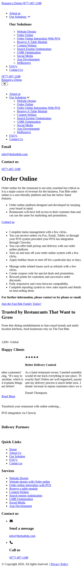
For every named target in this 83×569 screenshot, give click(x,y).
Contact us (15, 463)
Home (13, 449)
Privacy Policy (59, 564)
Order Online (25, 35)
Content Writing (26, 45)
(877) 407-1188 (32, 3)
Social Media (25, 56)
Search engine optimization (25, 495)
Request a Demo (12, 3)
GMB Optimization (29, 52)
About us (14, 13)
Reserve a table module (23, 488)
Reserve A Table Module (32, 42)
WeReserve (24, 62)
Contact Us (16, 69)
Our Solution (17, 456)
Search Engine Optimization (34, 49)
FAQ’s (13, 459)
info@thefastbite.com (15, 154)
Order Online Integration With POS (38, 38)
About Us (15, 453)
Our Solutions (18, 16)
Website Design (26, 31)
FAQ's (13, 66)
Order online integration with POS (30, 485)
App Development (28, 59)
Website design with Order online (29, 481)
